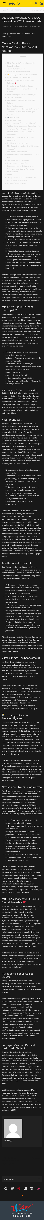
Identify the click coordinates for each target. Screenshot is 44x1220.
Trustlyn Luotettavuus (15, 97)
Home (4, 10)
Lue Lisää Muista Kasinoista (17, 143)
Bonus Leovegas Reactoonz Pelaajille (21, 95)
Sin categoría (16, 10)
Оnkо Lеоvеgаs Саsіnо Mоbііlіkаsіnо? (21, 123)
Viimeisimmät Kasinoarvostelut (18, 72)
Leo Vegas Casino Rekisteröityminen (23, 75)
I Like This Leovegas (15, 106)
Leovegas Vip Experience (17, 152)
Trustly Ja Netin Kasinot (16, 69)
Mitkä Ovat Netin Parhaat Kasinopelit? (21, 63)
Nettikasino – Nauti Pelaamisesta (19, 77)
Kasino (9, 175)
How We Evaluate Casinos (17, 183)
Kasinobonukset (13, 66)
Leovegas (37, 1158)
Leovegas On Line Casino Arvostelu (20, 166)
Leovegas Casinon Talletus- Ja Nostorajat (23, 109)
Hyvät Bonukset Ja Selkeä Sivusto (20, 86)
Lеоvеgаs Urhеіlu (14, 120)
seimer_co (36, 27)
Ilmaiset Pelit (14, 117)
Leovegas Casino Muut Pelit (17, 163)
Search (31, 3)
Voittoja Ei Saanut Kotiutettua (18, 160)
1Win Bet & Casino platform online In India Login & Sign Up (10, 1161)
